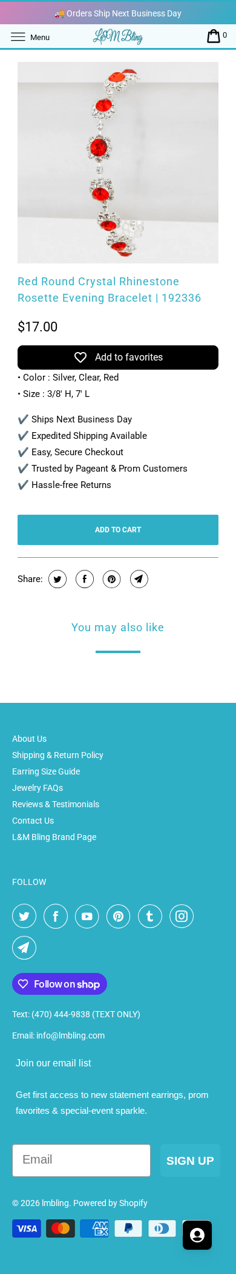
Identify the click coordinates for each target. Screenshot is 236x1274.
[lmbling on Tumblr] (152, 916)
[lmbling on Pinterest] (121, 916)
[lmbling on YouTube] (89, 916)
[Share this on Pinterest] (110, 579)
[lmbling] (118, 36)
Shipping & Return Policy (57, 755)
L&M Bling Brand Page (54, 837)
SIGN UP (190, 1160)
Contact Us (33, 820)
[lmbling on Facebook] (58, 916)
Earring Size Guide (46, 771)
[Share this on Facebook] (83, 579)
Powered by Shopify (110, 1203)
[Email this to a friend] (137, 579)
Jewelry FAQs (37, 788)
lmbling (55, 1203)
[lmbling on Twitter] (26, 916)
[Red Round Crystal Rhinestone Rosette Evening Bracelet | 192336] (118, 162)
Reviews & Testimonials (55, 804)
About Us (29, 739)
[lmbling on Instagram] (183, 916)
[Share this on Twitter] (56, 579)
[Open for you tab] (197, 1235)
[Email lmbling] (26, 948)
